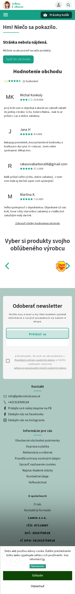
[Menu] (6, 15)
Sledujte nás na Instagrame (26, 420)
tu (43, 559)
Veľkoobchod (37, 482)
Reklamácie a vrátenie (37, 452)
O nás (37, 504)
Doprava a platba (37, 446)
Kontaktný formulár (37, 510)
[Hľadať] (68, 5)
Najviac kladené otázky (37, 470)
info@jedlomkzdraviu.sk (24, 396)
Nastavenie (37, 566)
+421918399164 (18, 402)
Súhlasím (37, 575)
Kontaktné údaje (37, 476)
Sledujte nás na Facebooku (25, 414)
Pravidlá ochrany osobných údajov (37, 458)
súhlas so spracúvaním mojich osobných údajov (40, 368)
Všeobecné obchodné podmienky (37, 440)
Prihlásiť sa (37, 334)
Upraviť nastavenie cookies (37, 464)
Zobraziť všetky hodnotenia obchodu (37, 223)
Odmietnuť (37, 586)
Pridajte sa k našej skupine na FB (30, 408)
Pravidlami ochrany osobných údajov (35, 360)
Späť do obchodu (18, 59)
